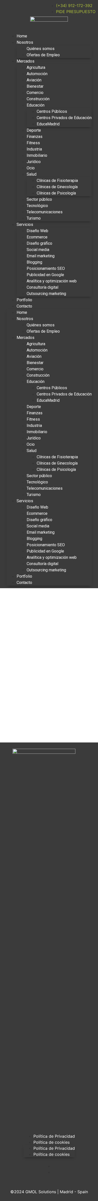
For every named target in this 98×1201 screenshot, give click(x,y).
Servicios (25, 224)
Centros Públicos (52, 111)
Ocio (31, 168)
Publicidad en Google (45, 274)
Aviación (34, 80)
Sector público (39, 199)
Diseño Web (37, 230)
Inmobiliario (37, 155)
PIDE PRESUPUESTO (75, 11)
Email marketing (41, 256)
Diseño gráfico (39, 243)
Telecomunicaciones (45, 212)
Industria (34, 149)
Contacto (24, 306)
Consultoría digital (42, 287)
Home (22, 36)
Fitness (33, 142)
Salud (31, 174)
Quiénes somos (41, 48)
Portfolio (24, 299)
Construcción (38, 98)
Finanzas (34, 136)
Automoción (37, 73)
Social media (38, 249)
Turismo (34, 218)
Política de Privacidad (54, 1136)
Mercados (25, 61)
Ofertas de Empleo (43, 55)
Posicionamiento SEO (46, 268)
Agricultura (36, 67)
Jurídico (34, 161)
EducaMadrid (48, 124)
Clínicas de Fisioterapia (57, 180)
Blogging (34, 262)
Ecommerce (37, 237)
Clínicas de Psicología (56, 193)
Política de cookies (51, 1142)
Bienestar (35, 86)
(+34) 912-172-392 (74, 5)
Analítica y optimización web (52, 281)
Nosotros (25, 42)
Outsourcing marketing (46, 293)
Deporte (34, 130)
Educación (35, 105)
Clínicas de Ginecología (57, 186)
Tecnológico (37, 205)
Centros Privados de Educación (64, 117)
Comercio (35, 92)
